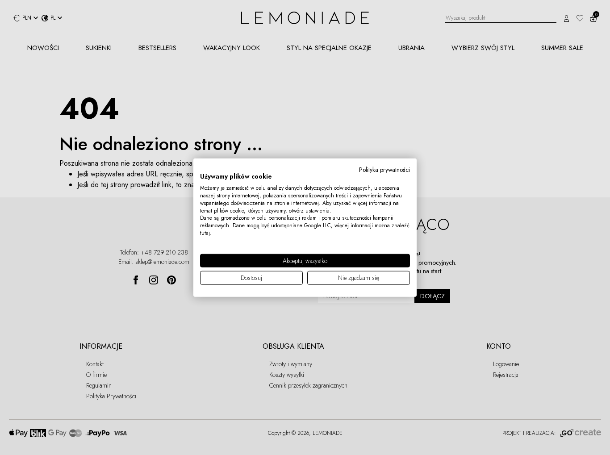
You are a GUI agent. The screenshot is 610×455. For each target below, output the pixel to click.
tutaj (205, 233)
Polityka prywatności (384, 169)
